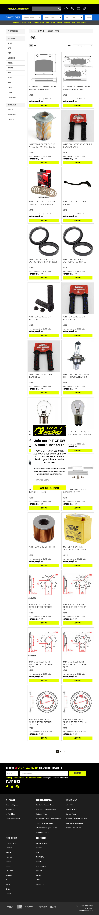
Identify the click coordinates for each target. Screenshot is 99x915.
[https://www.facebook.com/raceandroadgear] (7, 787)
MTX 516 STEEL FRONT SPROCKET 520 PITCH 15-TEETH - (41, 664)
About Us (10, 110)
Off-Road (53, 23)
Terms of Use (71, 809)
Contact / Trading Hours (45, 805)
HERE (57, 778)
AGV (37, 880)
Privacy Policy (71, 814)
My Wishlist (10, 814)
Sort (69, 46)
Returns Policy (12, 115)
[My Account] (72, 10)
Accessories (67, 23)
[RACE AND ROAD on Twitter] (12, 787)
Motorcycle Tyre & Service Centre (48, 819)
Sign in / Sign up (12, 805)
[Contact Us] (85, 10)
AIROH (38, 875)
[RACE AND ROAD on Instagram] (17, 787)
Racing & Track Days (73, 828)
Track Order (10, 809)
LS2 (37, 852)
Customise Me (17, 23)
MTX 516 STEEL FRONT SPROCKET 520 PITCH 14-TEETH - (75, 607)
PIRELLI (39, 861)
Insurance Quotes (42, 832)
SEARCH (89, 17)
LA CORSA (40, 884)
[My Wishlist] (66, 9)
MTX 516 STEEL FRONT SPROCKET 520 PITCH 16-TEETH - (75, 664)
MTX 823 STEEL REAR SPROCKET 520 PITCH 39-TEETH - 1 (41, 722)
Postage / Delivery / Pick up (46, 809)
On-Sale (83, 23)
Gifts (78, 23)
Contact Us (11, 120)
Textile (30, 23)
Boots (47, 23)
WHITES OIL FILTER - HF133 (42, 547)
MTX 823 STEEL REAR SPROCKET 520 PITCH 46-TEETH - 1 (75, 722)
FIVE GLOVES (41, 866)
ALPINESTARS (41, 843)
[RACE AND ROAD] (18, 8)
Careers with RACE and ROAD (77, 819)
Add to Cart (44, 105)
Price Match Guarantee (74, 823)
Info (42, 101)
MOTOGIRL (40, 857)
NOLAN (39, 871)
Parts (73, 23)
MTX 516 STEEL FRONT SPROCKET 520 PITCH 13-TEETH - (41, 607)
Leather (24, 23)
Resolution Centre (13, 819)
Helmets (36, 23)
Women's (59, 23)
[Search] (59, 9)
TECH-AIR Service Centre (45, 823)
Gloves (42, 23)
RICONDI (39, 848)
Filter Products (13, 31)
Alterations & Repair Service (46, 828)
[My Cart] (78, 9)
